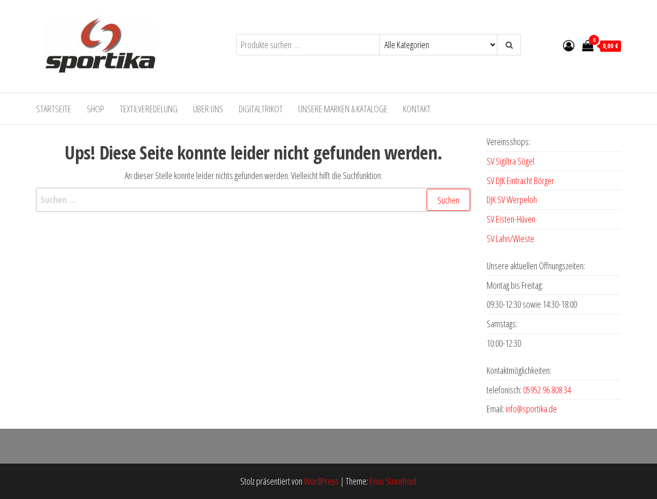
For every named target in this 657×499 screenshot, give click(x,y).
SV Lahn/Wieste (510, 238)
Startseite (53, 109)
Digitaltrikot (261, 109)
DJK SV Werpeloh (512, 199)
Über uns (208, 109)
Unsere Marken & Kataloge (343, 109)
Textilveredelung (149, 109)
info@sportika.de (531, 409)
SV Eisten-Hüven (511, 219)
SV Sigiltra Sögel (510, 161)
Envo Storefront (393, 481)
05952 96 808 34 (547, 390)
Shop (95, 109)
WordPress (321, 481)
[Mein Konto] (568, 45)
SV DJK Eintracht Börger (520, 180)
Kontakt (417, 109)
